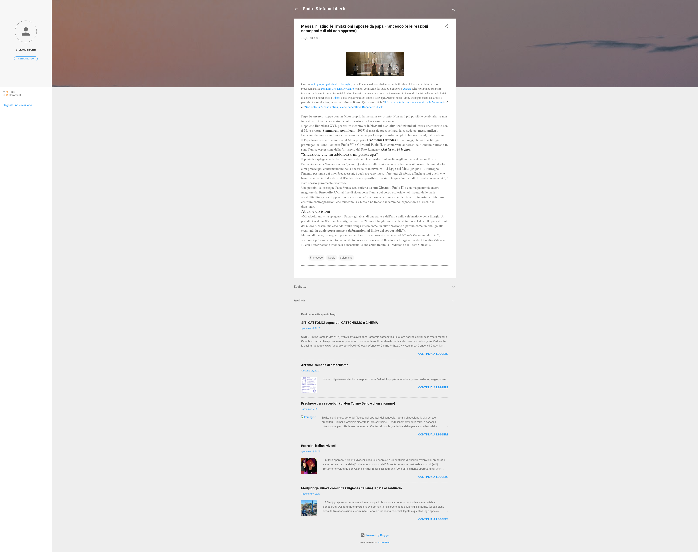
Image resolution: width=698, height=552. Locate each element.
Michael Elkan (384, 542)
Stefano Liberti (26, 49)
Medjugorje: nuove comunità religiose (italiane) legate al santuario (351, 488)
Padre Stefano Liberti (324, 8)
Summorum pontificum (339, 130)
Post (11, 91)
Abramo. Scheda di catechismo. (325, 365)
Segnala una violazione (17, 105)
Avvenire (348, 88)
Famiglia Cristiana (331, 88)
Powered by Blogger (377, 535)
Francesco (316, 257)
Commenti (14, 95)
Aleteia (407, 88)
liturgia (331, 257)
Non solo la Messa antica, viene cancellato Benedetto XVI (343, 107)
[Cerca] (453, 9)
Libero (337, 97)
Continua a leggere (433, 353)
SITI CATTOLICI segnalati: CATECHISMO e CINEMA (339, 323)
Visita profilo (26, 58)
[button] (446, 27)
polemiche (346, 257)
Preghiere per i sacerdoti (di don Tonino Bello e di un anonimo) (348, 403)
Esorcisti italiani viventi (318, 446)
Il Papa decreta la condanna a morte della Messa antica (415, 102)
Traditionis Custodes (381, 139)
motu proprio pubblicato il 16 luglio (330, 84)
